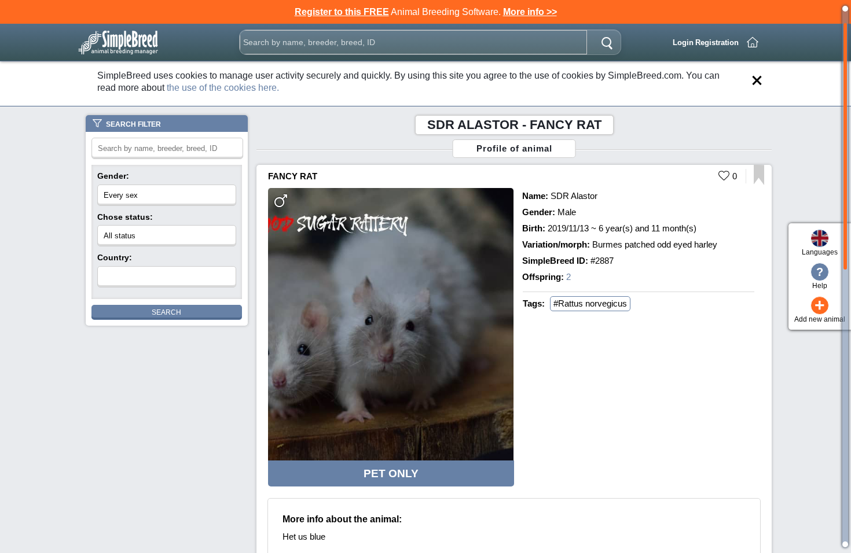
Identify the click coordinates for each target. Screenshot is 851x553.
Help (819, 278)
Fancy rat (292, 176)
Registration (717, 42)
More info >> (530, 12)
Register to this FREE (342, 12)
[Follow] (758, 182)
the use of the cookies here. (223, 88)
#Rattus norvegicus (590, 303)
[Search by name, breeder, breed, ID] (607, 42)
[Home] (752, 42)
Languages (820, 252)
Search (166, 312)
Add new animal (819, 309)
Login (683, 42)
